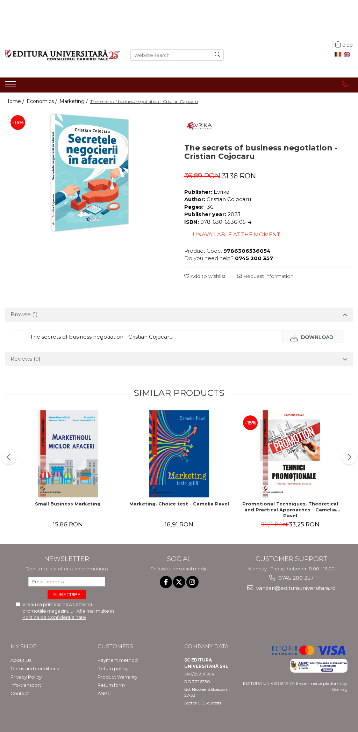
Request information (268, 276)
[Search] (217, 55)
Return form (111, 685)
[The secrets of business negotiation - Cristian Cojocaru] (89, 173)
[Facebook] (166, 582)
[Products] (11, 86)
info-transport (25, 685)
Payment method (118, 660)
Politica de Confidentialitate (54, 617)
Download (316, 337)
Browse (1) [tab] (24, 314)
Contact (19, 693)
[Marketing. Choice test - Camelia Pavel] (179, 453)
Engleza (348, 54)
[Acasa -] (62, 55)
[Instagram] (192, 582)
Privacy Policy (26, 677)
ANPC (104, 693)
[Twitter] (179, 582)
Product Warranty (117, 677)
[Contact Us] (345, 84)
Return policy (113, 668)
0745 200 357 (295, 578)
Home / (15, 101)
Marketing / (74, 101)
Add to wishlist (207, 276)
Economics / (42, 101)
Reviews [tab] (25, 358)
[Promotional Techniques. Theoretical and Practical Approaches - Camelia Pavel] (290, 453)
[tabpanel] (89, 173)
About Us (20, 660)
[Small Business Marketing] (67, 453)
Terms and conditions (34, 668)
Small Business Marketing (68, 504)
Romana (339, 54)
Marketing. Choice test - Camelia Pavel (179, 504)
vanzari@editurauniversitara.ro (295, 588)
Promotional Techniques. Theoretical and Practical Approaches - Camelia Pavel (290, 509)
